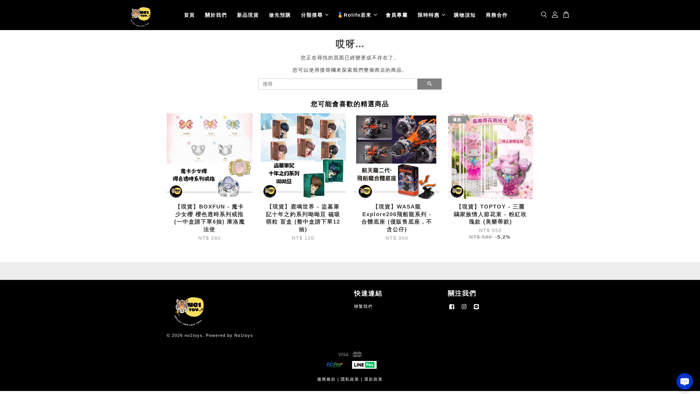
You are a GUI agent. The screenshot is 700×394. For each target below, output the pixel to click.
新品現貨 (248, 15)
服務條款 (326, 379)
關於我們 (216, 15)
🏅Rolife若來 (354, 15)
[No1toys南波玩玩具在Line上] (476, 309)
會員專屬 (397, 15)
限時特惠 (429, 15)
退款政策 (373, 379)
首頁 (189, 15)
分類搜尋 (312, 15)
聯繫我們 (363, 306)
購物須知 (465, 15)
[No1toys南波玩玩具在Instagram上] (464, 309)
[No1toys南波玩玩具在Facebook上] (452, 309)
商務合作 (497, 15)
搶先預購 (280, 15)
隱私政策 (350, 379)
